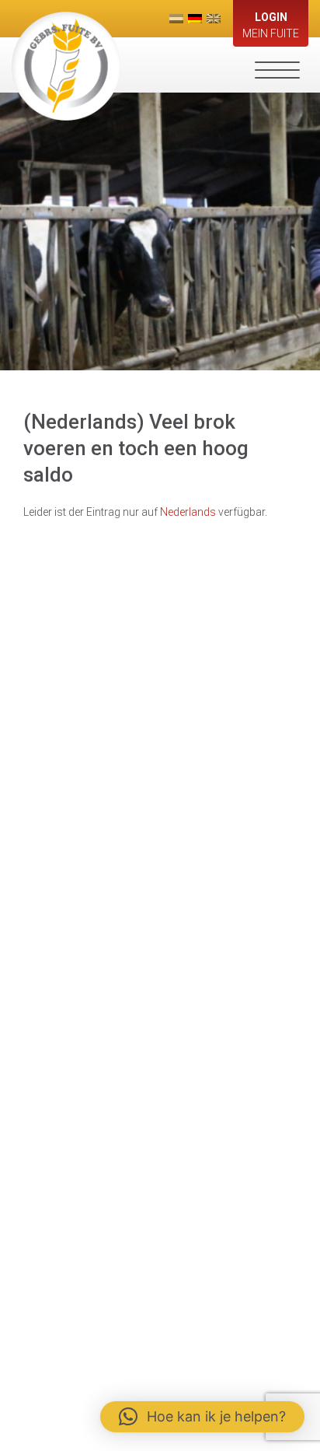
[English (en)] (214, 18)
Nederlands (188, 512)
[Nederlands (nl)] (176, 18)
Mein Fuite (270, 25)
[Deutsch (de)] (195, 18)
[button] (202, 1416)
